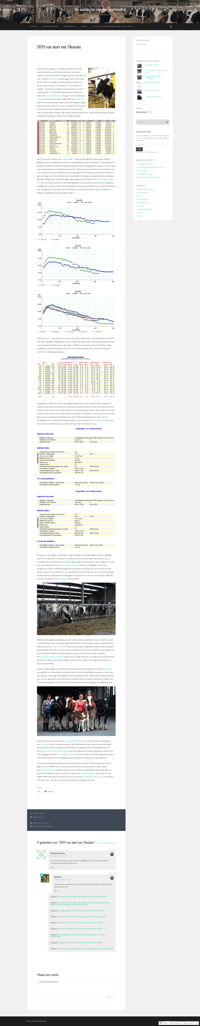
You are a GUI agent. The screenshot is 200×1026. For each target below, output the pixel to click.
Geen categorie (142, 199)
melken (40, 99)
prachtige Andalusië (87, 773)
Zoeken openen (171, 26)
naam (51, 92)
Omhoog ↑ (169, 1021)
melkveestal (63, 579)
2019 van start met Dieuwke (59, 46)
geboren (52, 79)
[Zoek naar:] (153, 122)
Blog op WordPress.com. (36, 1021)
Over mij (33, 26)
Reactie (109, 997)
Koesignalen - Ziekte (153, 82)
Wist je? (140, 216)
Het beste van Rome (153, 90)
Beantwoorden (112, 854)
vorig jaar (65, 159)
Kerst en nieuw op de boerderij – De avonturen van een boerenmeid (86, 949)
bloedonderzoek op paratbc (51, 657)
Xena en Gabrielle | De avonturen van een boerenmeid (80, 923)
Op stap (140, 206)
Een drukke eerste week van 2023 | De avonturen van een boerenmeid (78, 936)
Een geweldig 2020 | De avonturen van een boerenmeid (81, 911)
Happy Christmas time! (41, 823)
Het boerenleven (39, 817)
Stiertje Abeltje (142, 171)
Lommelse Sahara (46, 770)
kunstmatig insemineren (66, 754)
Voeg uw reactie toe (106, 843)
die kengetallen (98, 420)
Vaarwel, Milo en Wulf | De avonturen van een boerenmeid (82, 917)
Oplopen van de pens (153, 96)
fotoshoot (44, 744)
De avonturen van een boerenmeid (100, 9)
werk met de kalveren (54, 96)
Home (83, 26)
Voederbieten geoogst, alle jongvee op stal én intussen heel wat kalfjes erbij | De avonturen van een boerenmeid (80, 904)
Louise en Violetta (59, 647)
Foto (139, 196)
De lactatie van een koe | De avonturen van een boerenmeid (82, 897)
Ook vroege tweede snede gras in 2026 (151, 167)
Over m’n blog (70, 26)
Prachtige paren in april (145, 174)
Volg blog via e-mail (143, 132)
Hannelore (78, 99)
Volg (139, 149)
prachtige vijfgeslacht (73, 741)
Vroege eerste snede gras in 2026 (149, 177)
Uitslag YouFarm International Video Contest (113, 26)
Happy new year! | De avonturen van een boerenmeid (80, 943)
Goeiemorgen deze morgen (42, 826)
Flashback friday (143, 193)
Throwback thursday (144, 209)
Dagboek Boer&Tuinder (145, 189)
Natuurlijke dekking (152, 65)
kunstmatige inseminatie (69, 565)
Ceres (50, 338)
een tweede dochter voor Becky (55, 751)
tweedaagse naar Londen (93, 777)
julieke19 (57, 877)
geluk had (107, 669)
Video (139, 213)
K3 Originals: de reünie (145, 164)
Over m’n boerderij (50, 26)
